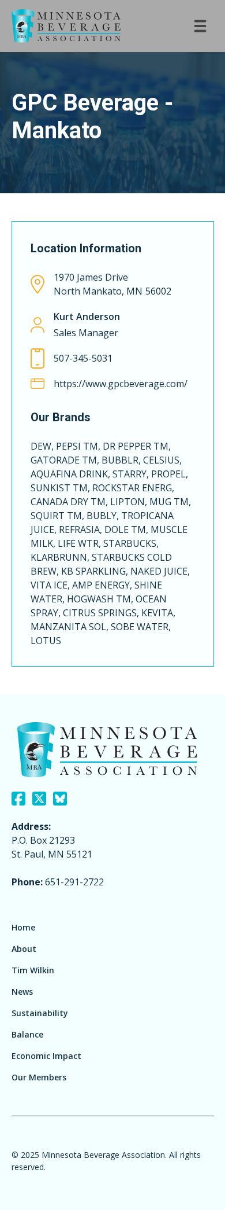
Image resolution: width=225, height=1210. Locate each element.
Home (23, 927)
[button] (200, 26)
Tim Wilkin (33, 970)
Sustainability (40, 1012)
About (24, 948)
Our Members (39, 1077)
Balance (27, 1034)
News (22, 991)
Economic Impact (46, 1055)
